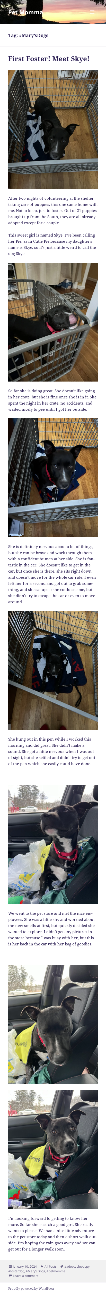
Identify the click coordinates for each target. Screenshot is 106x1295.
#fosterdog (16, 1271)
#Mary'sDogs (35, 1271)
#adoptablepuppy (77, 1266)
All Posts (51, 1266)
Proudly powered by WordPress (31, 1288)
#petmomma (56, 1271)
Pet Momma (25, 12)
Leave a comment (25, 1276)
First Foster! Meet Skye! (49, 58)
